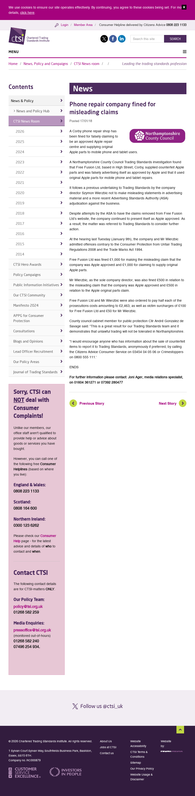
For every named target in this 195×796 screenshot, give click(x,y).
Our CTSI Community (29, 295)
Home (13, 63)
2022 (20, 172)
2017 (20, 223)
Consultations (24, 331)
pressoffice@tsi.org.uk (32, 630)
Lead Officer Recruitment (33, 351)
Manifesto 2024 (26, 305)
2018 (20, 213)
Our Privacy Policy (142, 768)
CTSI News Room (26, 121)
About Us (106, 741)
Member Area (83, 25)
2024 (20, 152)
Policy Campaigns (27, 274)
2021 (20, 182)
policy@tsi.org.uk (28, 606)
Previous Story (91, 403)
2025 (20, 141)
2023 (20, 162)
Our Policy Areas (26, 361)
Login (64, 25)
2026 (20, 131)
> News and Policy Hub (31, 111)
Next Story (167, 403)
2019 (20, 203)
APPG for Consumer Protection (28, 318)
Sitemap (135, 762)
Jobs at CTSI (108, 747)
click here (27, 13)
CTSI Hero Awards (27, 264)
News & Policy (22, 100)
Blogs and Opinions (28, 341)
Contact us (107, 753)
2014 (20, 254)
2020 (20, 193)
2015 (20, 244)
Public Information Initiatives (36, 285)
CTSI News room (86, 63)
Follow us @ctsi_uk (101, 706)
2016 (20, 233)
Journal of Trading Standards (35, 372)
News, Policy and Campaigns (46, 63)
